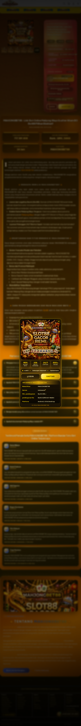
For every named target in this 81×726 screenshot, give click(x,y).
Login (30, 376)
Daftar (51, 376)
